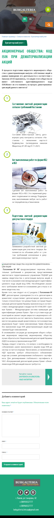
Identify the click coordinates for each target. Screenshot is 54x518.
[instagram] (33, 492)
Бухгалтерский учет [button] (14, 43)
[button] (49, 25)
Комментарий (8, 412)
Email (4, 452)
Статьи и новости (23, 37)
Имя (4, 441)
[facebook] (20, 492)
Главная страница (8, 37)
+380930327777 (26, 502)
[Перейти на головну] (25, 10)
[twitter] (27, 492)
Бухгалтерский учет (39, 37)
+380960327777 (26, 506)
